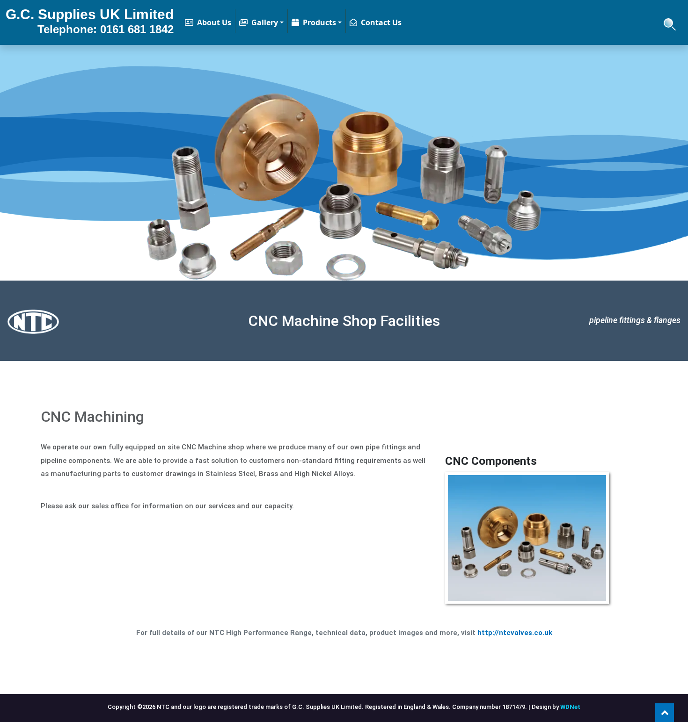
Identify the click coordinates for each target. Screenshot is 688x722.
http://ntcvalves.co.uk (514, 632)
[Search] (668, 22)
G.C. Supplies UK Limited (90, 21)
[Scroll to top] (664, 712)
